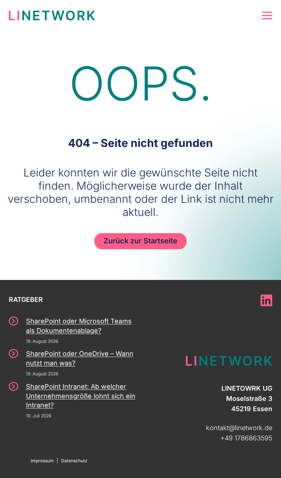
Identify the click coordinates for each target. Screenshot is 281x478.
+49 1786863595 (246, 438)
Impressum (42, 460)
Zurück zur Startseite (140, 240)
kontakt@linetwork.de (239, 428)
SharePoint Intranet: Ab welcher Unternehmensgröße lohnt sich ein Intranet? (80, 396)
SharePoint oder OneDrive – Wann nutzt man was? (80, 358)
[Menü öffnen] (267, 15)
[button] (16, 462)
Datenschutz (74, 460)
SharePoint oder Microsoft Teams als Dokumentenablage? (79, 325)
